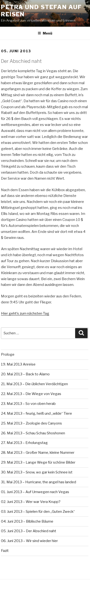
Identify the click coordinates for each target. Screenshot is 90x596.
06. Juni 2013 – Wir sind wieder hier (29, 541)
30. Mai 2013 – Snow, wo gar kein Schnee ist (36, 472)
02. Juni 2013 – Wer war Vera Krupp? (30, 502)
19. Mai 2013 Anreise (18, 364)
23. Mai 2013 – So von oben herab (28, 403)
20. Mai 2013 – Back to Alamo (25, 374)
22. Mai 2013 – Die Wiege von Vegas (31, 394)
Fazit (5, 551)
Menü (47, 33)
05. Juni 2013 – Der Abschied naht (28, 531)
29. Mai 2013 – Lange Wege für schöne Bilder (38, 462)
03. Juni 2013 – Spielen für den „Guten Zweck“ (38, 511)
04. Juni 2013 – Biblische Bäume (27, 521)
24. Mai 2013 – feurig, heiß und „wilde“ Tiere (36, 413)
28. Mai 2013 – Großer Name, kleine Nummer (37, 452)
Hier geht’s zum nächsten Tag (25, 313)
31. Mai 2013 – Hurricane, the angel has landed (38, 482)
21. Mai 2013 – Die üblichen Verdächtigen (34, 384)
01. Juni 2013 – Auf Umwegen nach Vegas (35, 492)
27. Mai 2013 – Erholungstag (24, 443)
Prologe (7, 354)
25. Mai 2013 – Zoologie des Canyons (31, 423)
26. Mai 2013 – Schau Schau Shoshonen (33, 433)
